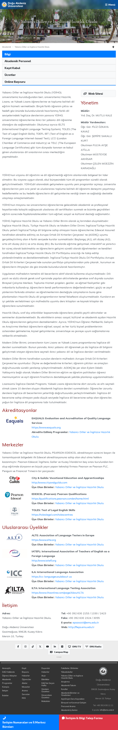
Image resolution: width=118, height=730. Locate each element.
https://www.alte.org (44, 539)
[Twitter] (40, 646)
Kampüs (5, 687)
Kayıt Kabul (12, 68)
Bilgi (8, 54)
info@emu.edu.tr (107, 710)
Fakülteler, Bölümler (69, 668)
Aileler (24, 683)
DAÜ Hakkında (8, 672)
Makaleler (45, 701)
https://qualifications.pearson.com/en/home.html (60, 498)
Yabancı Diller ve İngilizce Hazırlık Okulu (32, 47)
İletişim (5, 690)
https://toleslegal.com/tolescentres (52, 514)
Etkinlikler (45, 679)
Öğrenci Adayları (9, 675)
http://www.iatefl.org (44, 560)
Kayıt (24, 668)
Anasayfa (6, 668)
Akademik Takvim (68, 685)
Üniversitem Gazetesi (46, 696)
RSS (24, 698)
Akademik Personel (18, 61)
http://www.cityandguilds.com (49, 482)
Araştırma (65, 682)
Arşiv (43, 675)
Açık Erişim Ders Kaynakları (72, 699)
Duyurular (45, 668)
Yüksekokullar (67, 672)
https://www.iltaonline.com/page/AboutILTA (58, 592)
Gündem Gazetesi (45, 690)
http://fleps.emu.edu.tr (81, 627)
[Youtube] (47, 646)
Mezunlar (26, 687)
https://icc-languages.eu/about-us (52, 576)
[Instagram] (25, 646)
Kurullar (64, 689)
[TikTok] (32, 646)
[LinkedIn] (55, 646)
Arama (25, 690)
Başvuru (25, 672)
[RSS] (62, 646)
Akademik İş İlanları (69, 710)
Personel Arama (68, 706)
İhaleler (5, 695)
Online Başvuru (15, 81)
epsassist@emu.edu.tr (86, 622)
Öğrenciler (26, 679)
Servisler (26, 694)
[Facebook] (18, 646)
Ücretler (10, 74)
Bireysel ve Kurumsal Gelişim (73, 702)
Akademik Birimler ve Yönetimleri (70, 694)
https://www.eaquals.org (46, 427)
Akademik (6, 47)
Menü (111, 4)
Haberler (26, 675)
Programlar (7, 683)
